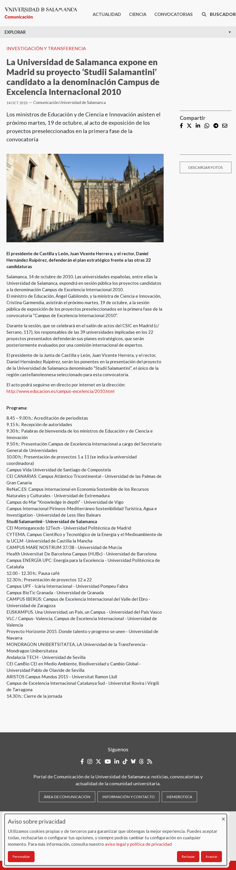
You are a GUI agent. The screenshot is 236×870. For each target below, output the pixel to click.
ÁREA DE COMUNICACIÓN (67, 796)
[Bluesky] (133, 761)
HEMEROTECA (179, 796)
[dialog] (116, 839)
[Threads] (141, 761)
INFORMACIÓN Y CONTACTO (128, 796)
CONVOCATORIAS (173, 14)
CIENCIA (137, 14)
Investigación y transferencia (46, 48)
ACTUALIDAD (107, 14)
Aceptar (211, 856)
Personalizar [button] (21, 856)
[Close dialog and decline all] (223, 817)
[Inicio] (43, 13)
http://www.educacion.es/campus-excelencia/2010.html (60, 391)
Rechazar (188, 856)
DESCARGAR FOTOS (205, 167)
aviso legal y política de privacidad (138, 844)
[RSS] (149, 761)
